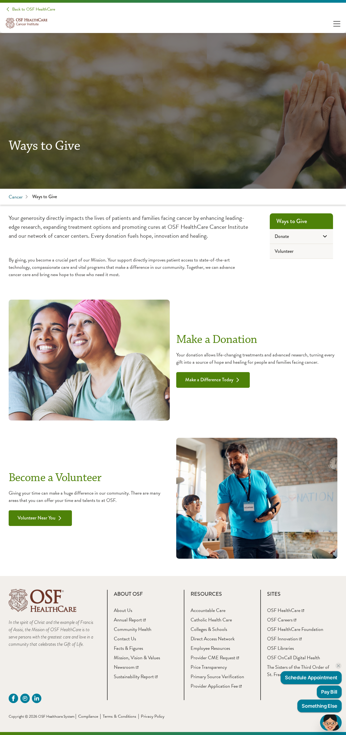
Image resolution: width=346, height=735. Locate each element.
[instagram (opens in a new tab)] (25, 698)
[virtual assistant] (331, 722)
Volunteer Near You (36, 517)
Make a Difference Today (209, 379)
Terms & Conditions (119, 716)
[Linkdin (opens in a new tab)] (36, 698)
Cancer (16, 196)
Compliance (88, 716)
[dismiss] (338, 666)
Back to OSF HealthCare (33, 9)
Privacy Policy (152, 716)
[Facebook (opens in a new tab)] (13, 698)
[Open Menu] (336, 23)
